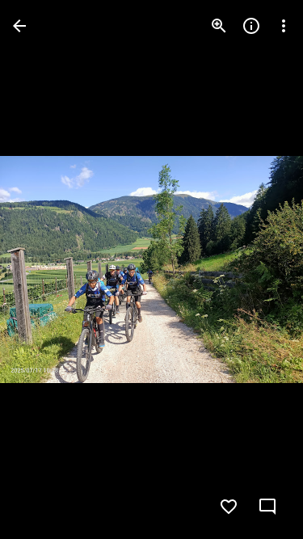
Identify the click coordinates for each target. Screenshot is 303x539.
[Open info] (251, 26)
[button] (45, 270)
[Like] (228, 506)
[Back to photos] (19, 25)
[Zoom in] (219, 26)
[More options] (283, 26)
